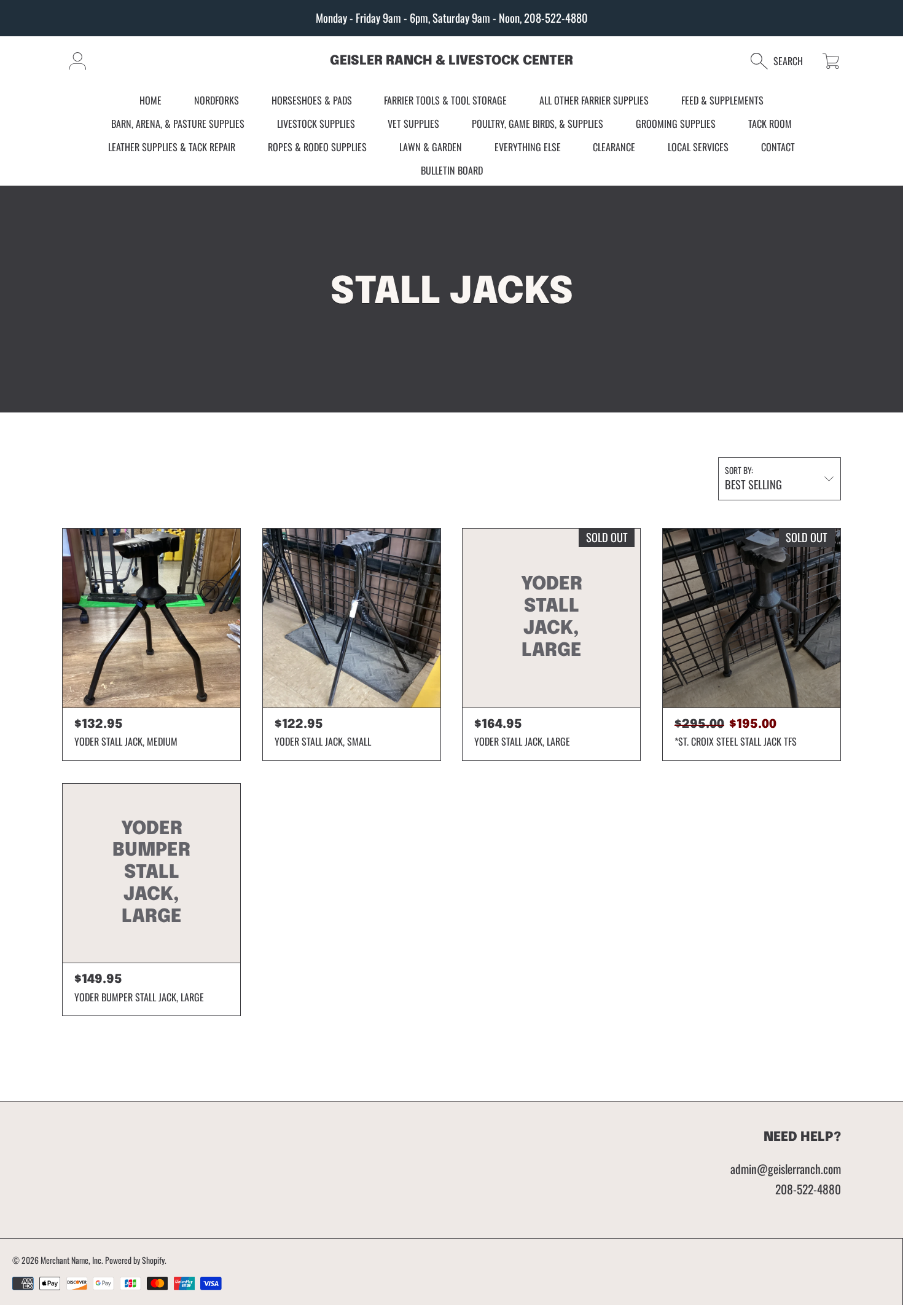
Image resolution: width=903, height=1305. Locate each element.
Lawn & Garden (430, 147)
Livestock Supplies (316, 123)
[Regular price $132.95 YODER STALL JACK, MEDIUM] (151, 618)
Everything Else (528, 147)
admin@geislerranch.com (785, 1169)
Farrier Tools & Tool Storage (445, 100)
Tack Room (770, 123)
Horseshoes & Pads (312, 100)
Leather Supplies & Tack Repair (171, 147)
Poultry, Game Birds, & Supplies (537, 123)
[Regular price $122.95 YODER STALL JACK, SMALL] (351, 618)
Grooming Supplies (676, 123)
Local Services (698, 147)
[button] (783, 61)
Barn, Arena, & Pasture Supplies (177, 123)
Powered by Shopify (135, 1260)
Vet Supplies (413, 123)
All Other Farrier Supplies (594, 100)
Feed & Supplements (722, 100)
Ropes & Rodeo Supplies (317, 147)
